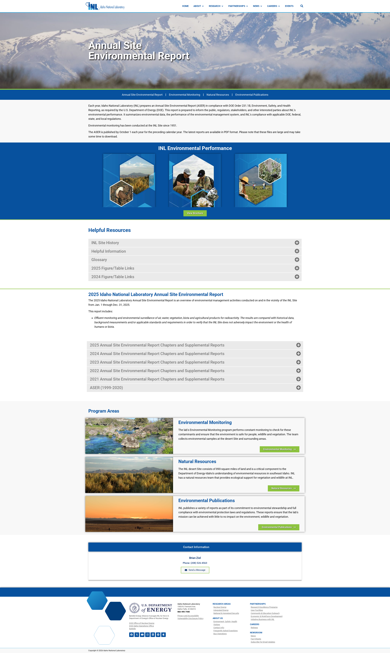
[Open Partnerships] (247, 6)
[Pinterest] (158, 634)
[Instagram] (147, 634)
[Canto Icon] (163, 634)
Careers (254, 624)
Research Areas (222, 604)
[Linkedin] (153, 634)
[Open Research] (222, 6)
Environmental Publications (251, 94)
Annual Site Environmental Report (142, 94)
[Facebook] (131, 634)
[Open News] (261, 6)
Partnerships (258, 604)
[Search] (301, 6)
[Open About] (203, 6)
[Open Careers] (279, 6)
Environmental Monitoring (184, 94)
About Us (218, 618)
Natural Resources (218, 94)
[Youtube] (142, 634)
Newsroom (256, 632)
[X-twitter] (137, 634)
